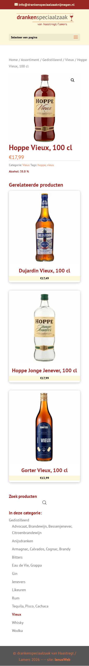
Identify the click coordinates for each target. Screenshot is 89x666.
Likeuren (19, 589)
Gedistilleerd (52, 60)
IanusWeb (62, 659)
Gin (14, 573)
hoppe (42, 165)
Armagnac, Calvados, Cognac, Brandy (41, 549)
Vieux (69, 60)
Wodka (17, 630)
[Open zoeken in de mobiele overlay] (44, 503)
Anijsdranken (22, 541)
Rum (15, 598)
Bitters (17, 557)
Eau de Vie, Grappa (27, 565)
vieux (50, 165)
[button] (72, 80)
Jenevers (18, 581)
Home (13, 60)
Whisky (17, 622)
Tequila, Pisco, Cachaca (30, 606)
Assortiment (30, 60)
